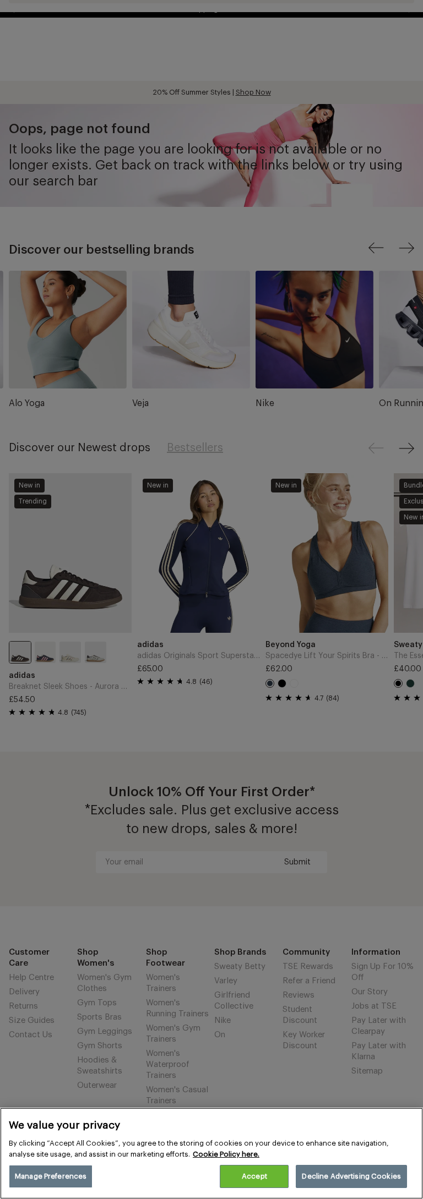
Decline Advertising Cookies (351, 1176)
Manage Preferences (50, 1176)
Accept (254, 1176)
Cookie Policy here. (226, 1154)
